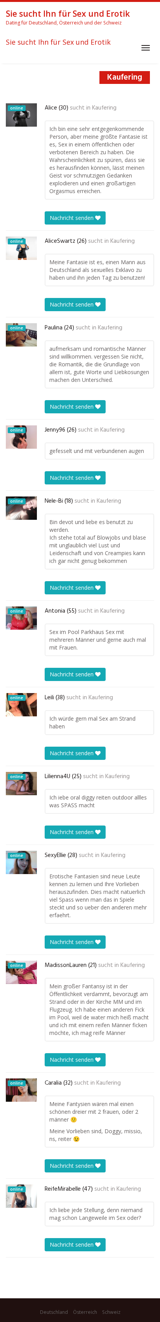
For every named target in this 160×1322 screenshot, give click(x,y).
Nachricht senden (72, 217)
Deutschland (54, 1312)
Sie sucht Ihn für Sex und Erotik (58, 42)
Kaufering (104, 108)
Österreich (85, 1312)
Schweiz (111, 1312)
